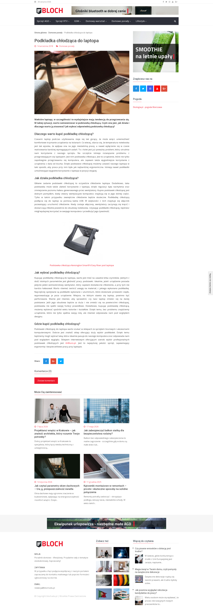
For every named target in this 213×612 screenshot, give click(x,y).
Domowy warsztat (95, 21)
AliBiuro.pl (70, 343)
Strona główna (40, 32)
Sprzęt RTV (62, 21)
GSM (76, 21)
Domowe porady (120, 21)
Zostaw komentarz (46, 380)
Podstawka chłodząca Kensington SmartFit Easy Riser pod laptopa (82, 265)
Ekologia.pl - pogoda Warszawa (147, 107)
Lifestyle (140, 21)
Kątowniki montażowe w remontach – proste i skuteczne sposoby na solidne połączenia (106, 489)
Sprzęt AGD (43, 21)
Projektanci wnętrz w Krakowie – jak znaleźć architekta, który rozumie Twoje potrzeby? (57, 433)
